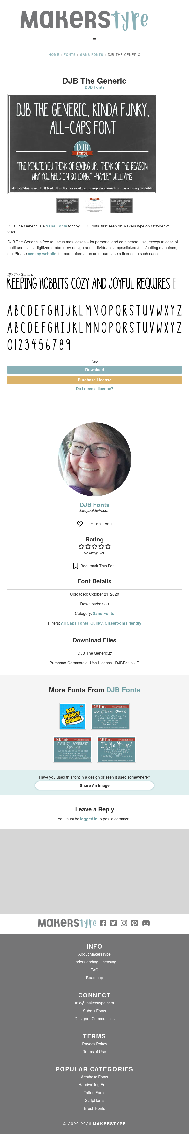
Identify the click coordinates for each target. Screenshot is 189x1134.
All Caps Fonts (74, 623)
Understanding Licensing (94, 962)
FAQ (94, 970)
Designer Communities (95, 1018)
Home (54, 54)
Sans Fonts (91, 54)
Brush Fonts (94, 1108)
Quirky (96, 623)
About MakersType (94, 954)
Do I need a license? (94, 388)
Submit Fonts (94, 1010)
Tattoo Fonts (94, 1092)
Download (94, 369)
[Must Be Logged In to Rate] (94, 546)
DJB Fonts (95, 87)
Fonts (70, 54)
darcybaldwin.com (94, 510)
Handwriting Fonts (94, 1084)
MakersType (109, 1123)
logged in (89, 818)
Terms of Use (94, 1051)
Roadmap (94, 977)
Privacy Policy (94, 1044)
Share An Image (95, 785)
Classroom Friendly (123, 623)
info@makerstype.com (94, 1003)
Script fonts (94, 1100)
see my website (42, 253)
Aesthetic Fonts (94, 1077)
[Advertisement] (94, 66)
